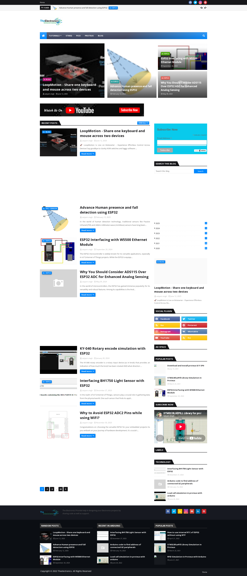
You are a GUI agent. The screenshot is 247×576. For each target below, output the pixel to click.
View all (142, 123)
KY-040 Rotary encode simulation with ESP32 (113, 351)
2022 (181, 238)
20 (61, 489)
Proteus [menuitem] (89, 35)
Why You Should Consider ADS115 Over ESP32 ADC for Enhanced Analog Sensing (181, 86)
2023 (181, 233)
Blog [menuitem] (100, 35)
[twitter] (195, 2)
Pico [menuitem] (78, 35)
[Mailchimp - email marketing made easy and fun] (200, 151)
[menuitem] (43, 35)
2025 (181, 223)
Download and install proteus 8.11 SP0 (185, 365)
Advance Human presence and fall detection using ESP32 (131, 88)
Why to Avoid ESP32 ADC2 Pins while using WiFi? (111, 415)
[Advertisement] (95, 181)
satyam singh (87, 140)
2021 (181, 243)
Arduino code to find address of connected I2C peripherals (182, 482)
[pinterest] (205, 2)
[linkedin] (198, 511)
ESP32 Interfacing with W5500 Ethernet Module (79, 8)
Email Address (164, 138)
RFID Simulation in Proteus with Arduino (186, 556)
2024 (181, 228)
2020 (181, 248)
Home (42, 2)
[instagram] (200, 2)
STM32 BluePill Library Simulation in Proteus (184, 379)
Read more (86, 153)
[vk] (194, 331)
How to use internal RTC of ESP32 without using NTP (183, 533)
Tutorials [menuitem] (54, 35)
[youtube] (167, 337)
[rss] (167, 325)
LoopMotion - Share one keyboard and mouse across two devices (69, 86)
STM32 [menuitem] (69, 35)
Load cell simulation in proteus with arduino (184, 494)
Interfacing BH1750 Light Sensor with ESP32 (112, 383)
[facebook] (190, 2)
